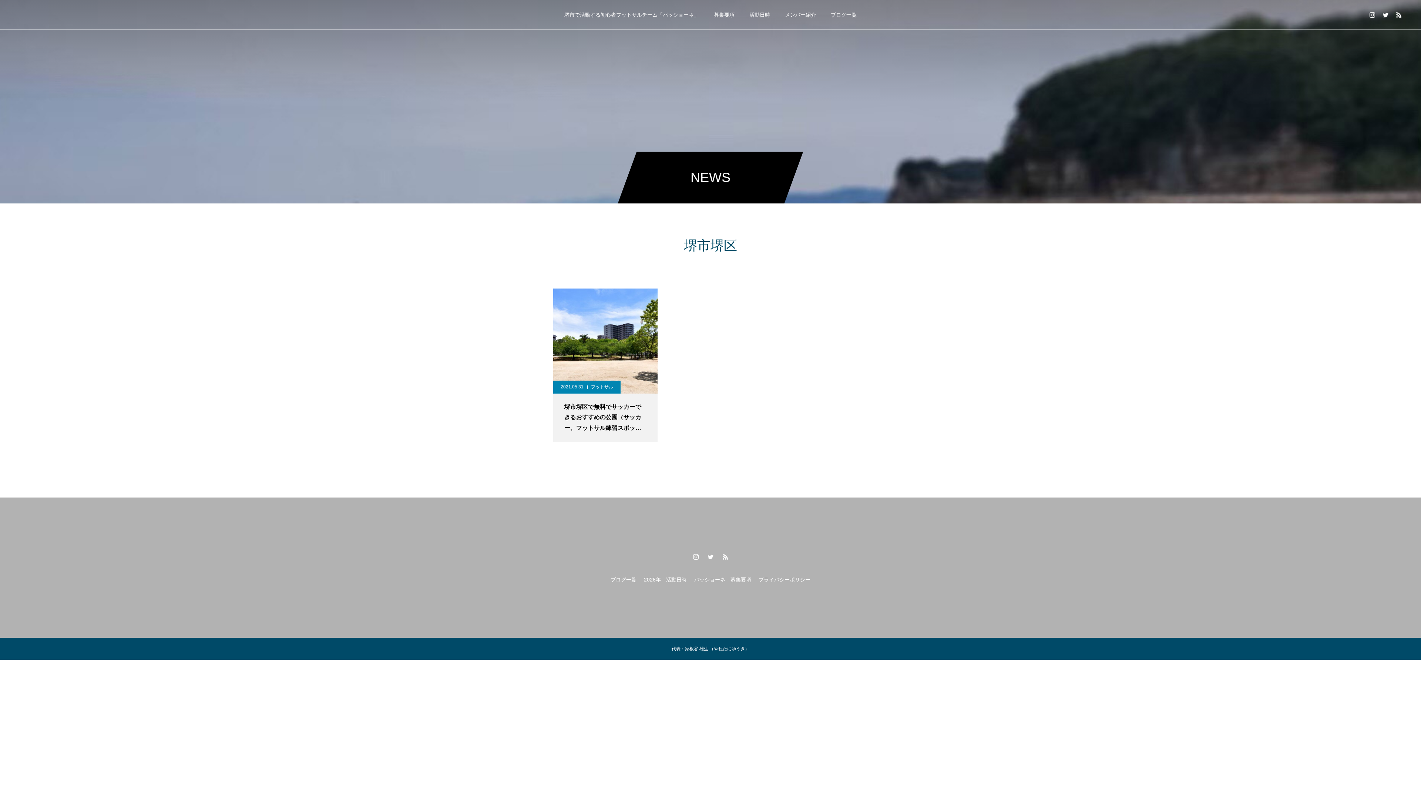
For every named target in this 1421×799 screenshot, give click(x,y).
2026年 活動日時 (665, 580)
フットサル (602, 387)
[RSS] (1398, 14)
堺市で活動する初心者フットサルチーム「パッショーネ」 (631, 15)
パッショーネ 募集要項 (722, 580)
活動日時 (759, 15)
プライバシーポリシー (784, 580)
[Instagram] (1372, 14)
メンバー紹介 (800, 15)
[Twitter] (1385, 14)
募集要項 (724, 15)
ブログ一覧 (844, 15)
